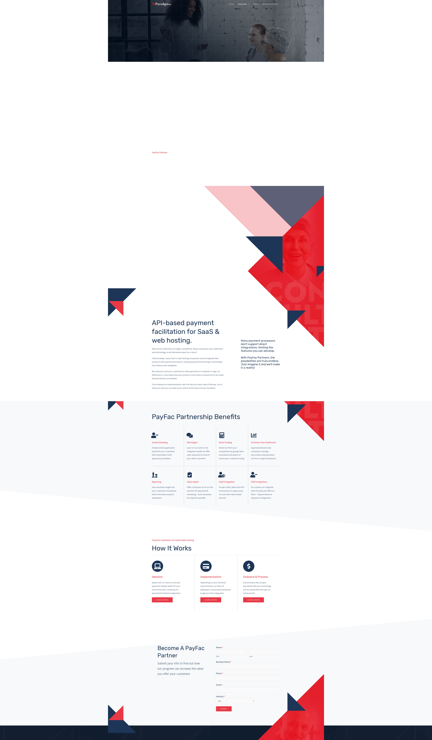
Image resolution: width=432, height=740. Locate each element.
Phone (219, 673)
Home (231, 4)
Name (219, 647)
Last (251, 656)
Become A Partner (270, 4)
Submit (224, 709)
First (217, 656)
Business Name (223, 662)
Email (219, 684)
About (256, 4)
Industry (220, 696)
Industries (242, 4)
